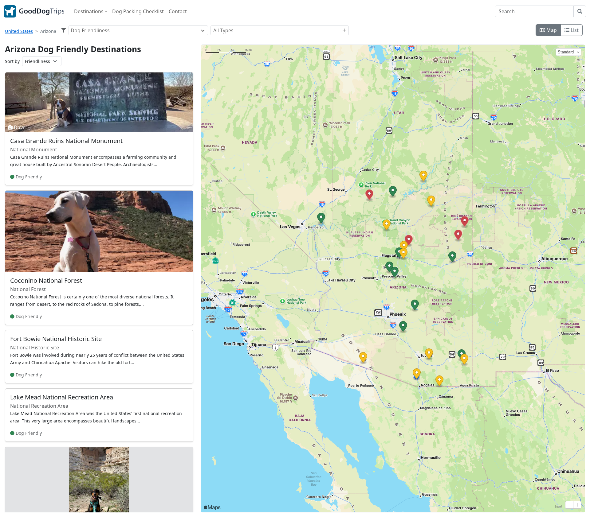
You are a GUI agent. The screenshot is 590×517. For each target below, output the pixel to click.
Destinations (89, 11)
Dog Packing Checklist (138, 11)
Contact (178, 11)
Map (551, 30)
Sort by (12, 61)
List (574, 30)
